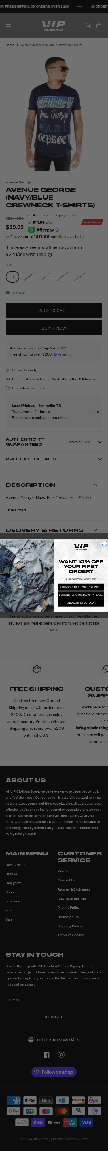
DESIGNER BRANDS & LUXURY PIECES (81, 595)
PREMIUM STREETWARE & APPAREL (81, 587)
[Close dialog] (104, 543)
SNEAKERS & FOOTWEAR (81, 602)
